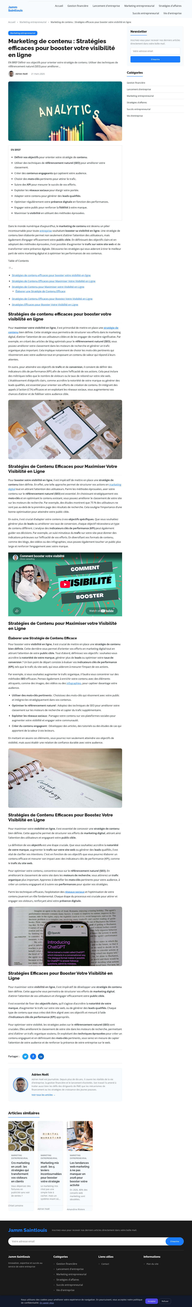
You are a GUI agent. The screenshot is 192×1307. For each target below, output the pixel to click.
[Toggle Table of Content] (10, 268)
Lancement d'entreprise (106, 5)
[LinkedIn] (41, 1056)
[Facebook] (33, 1056)
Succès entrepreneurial (146, 13)
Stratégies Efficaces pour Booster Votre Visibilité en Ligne (45, 304)
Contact (105, 1263)
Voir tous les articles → (43, 1094)
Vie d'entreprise (173, 13)
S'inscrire (155, 59)
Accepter (152, 1301)
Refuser (165, 1301)
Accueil (59, 5)
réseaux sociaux (74, 892)
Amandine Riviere (76, 1209)
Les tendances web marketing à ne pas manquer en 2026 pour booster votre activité (79, 1174)
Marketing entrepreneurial (139, 5)
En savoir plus (47, 1302)
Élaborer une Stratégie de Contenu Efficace (40, 291)
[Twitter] (25, 1056)
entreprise (46, 230)
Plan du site (152, 1263)
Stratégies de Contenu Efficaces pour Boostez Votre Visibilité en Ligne (52, 298)
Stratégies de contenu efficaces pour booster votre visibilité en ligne (51, 275)
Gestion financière (78, 5)
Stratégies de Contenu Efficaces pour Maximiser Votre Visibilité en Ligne (53, 281)
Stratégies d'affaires (170, 5)
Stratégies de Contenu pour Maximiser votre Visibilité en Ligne (48, 286)
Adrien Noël (40, 1074)
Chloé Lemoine (15, 1205)
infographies (74, 683)
